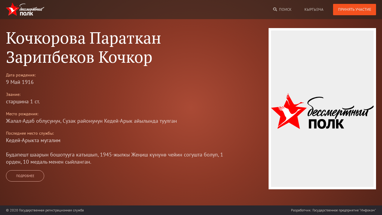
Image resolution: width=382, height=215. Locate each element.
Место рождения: (22, 113)
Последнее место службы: (30, 133)
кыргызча (314, 9)
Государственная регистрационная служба (51, 210)
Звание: (13, 94)
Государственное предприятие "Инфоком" (344, 210)
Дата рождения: (21, 75)
